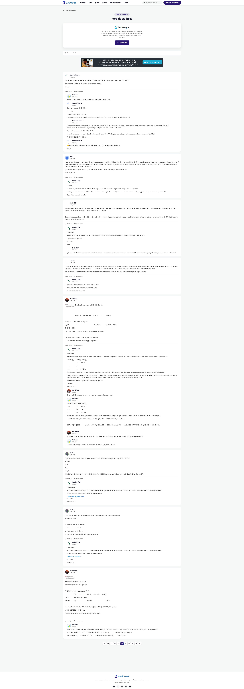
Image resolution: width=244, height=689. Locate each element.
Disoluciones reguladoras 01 (75, 496)
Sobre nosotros (99, 680)
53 (118, 643)
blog (126, 2)
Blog (106, 680)
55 (125, 643)
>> (139, 643)
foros (90, 2)
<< (104, 643)
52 (115, 643)
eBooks (104, 2)
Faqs (128, 682)
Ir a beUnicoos (122, 42)
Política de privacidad (120, 682)
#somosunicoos (115, 2)
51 (111, 643)
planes (97, 2)
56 (129, 643)
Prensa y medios (121, 680)
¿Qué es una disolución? (74, 556)
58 (136, 643)
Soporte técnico (132, 680)
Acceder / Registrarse (172, 2)
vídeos (82, 2)
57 (132, 643)
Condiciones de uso (144, 680)
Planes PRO (112, 680)
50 (108, 643)
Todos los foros (69, 10)
